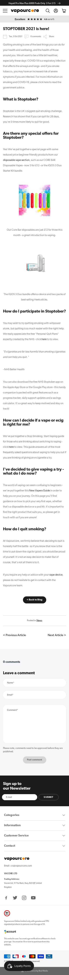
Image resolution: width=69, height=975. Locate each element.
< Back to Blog (34, 600)
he (43, 339)
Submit (48, 797)
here (11, 447)
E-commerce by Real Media (36, 971)
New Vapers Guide (39, 490)
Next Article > (57, 635)
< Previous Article (14, 635)
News (39, 620)
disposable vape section (16, 160)
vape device (55, 575)
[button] (5, 11)
